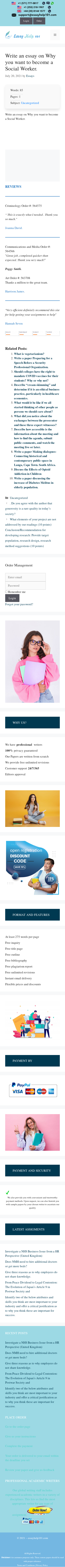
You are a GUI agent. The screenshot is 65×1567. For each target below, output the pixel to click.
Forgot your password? (19, 604)
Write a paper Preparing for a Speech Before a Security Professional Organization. (33, 362)
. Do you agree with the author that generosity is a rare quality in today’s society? (28, 508)
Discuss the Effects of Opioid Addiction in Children (32, 471)
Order (39, 20)
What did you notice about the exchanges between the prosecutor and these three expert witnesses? (35, 420)
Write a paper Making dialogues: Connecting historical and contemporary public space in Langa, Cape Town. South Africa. (35, 458)
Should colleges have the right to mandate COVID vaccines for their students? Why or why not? (36, 376)
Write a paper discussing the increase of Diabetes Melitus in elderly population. (33, 482)
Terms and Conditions (26, 1565)
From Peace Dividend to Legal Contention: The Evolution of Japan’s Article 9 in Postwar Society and (31, 1286)
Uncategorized (30, 103)
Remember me (16, 592)
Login (26, 20)
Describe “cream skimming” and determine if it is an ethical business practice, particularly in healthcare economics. (36, 391)
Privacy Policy (42, 1565)
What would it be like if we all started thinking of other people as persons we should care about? (36, 407)
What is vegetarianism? (29, 354)
